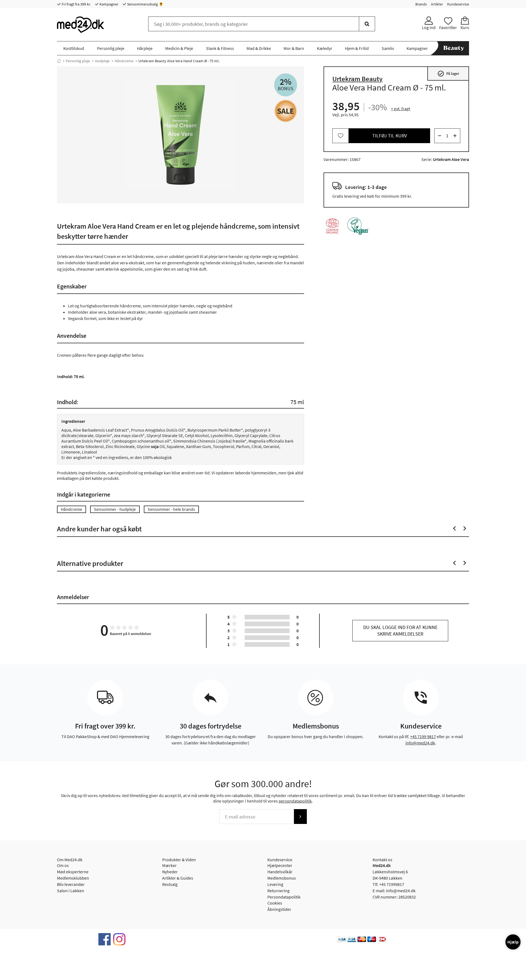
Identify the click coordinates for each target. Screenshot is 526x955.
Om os (63, 865)
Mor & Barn (294, 48)
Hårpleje (145, 48)
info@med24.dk (420, 743)
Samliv (388, 48)
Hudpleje (102, 60)
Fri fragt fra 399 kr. (76, 4)
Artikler (437, 4)
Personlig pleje (110, 48)
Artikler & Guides (177, 878)
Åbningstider (279, 909)
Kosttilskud (73, 48)
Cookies (274, 903)
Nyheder (170, 871)
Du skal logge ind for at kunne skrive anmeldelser (400, 630)
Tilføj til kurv (389, 135)
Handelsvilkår (280, 871)
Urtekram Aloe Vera (451, 159)
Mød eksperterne (72, 871)
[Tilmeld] (300, 816)
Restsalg (170, 884)
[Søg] (367, 23)
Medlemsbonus (281, 878)
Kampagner (108, 4)
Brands (421, 4)
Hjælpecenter (279, 865)
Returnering (278, 890)
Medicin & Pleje (179, 48)
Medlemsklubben (73, 878)
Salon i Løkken (70, 890)
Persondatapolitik (284, 897)
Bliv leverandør (71, 884)
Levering (275, 884)
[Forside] (59, 60)
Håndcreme (124, 60)
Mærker (169, 865)
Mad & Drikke (259, 48)
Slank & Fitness (220, 48)
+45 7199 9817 (423, 736)
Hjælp (513, 942)
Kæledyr (324, 48)
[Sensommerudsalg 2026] (285, 111)
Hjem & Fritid (357, 48)
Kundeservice (458, 4)
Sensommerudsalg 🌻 (144, 4)
